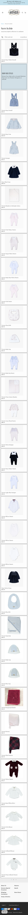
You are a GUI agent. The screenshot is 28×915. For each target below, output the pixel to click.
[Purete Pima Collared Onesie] (14, 864)
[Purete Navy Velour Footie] (14, 458)
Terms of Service (5, 897)
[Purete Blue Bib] (14, 601)
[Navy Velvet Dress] (14, 578)
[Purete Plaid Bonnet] (14, 745)
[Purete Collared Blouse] (14, 840)
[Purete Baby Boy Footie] (14, 362)
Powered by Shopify (17, 912)
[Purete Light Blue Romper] (14, 482)
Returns (16, 885)
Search (16, 888)
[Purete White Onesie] (14, 506)
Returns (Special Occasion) (5, 889)
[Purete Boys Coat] (14, 124)
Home (2, 23)
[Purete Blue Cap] (14, 673)
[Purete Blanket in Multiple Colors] (14, 195)
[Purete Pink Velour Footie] (14, 219)
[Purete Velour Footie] (14, 769)
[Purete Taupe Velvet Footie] (14, 243)
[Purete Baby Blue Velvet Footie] (14, 267)
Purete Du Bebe (8, 23)
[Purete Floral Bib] (14, 315)
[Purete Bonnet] (14, 721)
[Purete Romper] (14, 147)
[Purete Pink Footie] (14, 291)
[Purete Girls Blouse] (14, 816)
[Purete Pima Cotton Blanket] (14, 386)
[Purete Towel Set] (14, 625)
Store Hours (17, 892)
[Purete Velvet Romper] (14, 434)
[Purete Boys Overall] (14, 100)
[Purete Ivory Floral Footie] (14, 410)
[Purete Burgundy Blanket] (14, 697)
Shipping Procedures (4, 893)
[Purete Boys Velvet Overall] (14, 49)
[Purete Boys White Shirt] (14, 792)
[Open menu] (2, 12)
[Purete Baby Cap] (14, 339)
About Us (3, 885)
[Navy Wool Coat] (14, 171)
